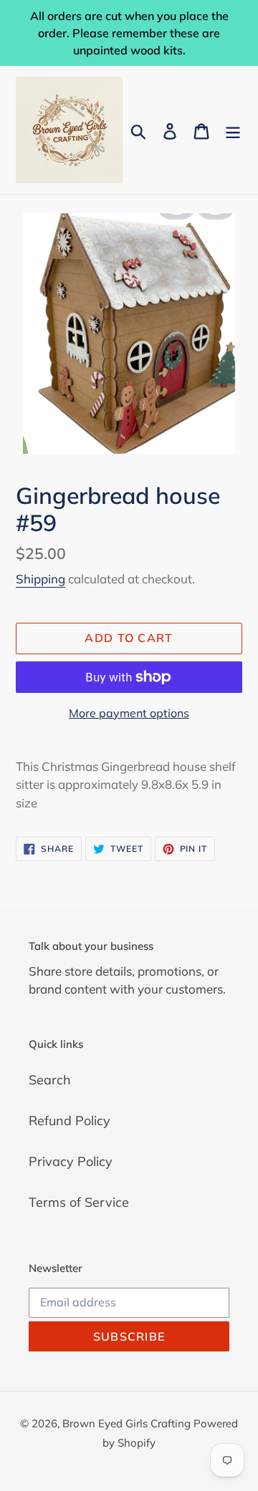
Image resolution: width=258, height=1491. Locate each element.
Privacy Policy (71, 1161)
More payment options (129, 713)
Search (50, 1080)
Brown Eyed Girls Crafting (128, 1423)
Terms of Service (79, 1202)
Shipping (40, 578)
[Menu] (233, 130)
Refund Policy (69, 1120)
